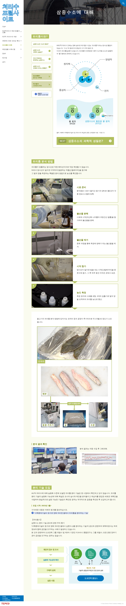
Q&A (4, 53)
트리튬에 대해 (7, 45)
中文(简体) (5, 598)
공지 (4, 62)
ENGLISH (14, 596)
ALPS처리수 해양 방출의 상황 (11, 31)
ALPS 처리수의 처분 (9, 36)
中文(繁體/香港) (6, 600)
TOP (4, 27)
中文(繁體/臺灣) (16, 598)
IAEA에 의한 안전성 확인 (11, 41)
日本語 (4, 596)
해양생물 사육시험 (8, 49)
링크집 (4, 58)
